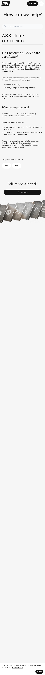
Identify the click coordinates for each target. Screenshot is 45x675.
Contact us (23, 192)
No (16, 166)
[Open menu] (41, 3)
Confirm (39, 672)
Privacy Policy (17, 667)
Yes (6, 166)
